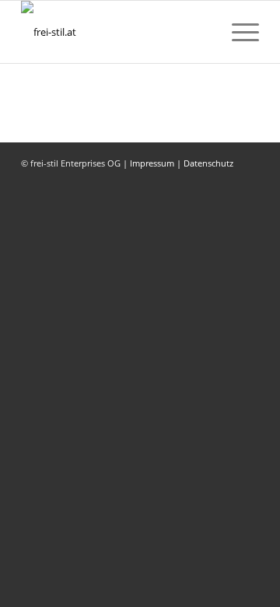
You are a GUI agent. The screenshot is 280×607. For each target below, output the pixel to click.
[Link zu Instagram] (247, 179)
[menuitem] (237, 32)
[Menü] (237, 32)
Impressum (152, 163)
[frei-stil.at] (116, 32)
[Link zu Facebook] (224, 179)
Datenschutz (208, 163)
